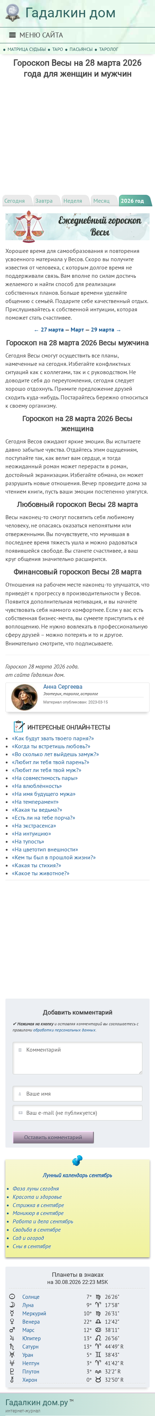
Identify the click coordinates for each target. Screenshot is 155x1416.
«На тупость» (28, 841)
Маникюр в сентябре (38, 1212)
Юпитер (31, 1338)
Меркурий (34, 1313)
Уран (27, 1354)
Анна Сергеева (63, 686)
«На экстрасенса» (34, 825)
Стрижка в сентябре (38, 1205)
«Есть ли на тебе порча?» (43, 817)
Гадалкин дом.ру (36, 1402)
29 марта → (106, 329)
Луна (28, 1305)
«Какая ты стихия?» (36, 865)
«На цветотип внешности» (45, 849)
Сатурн (30, 1346)
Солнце (31, 1296)
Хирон (29, 1379)
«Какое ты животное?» (41, 873)
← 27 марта (49, 329)
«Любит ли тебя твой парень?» (50, 762)
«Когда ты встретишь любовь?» (51, 746)
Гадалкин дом (70, 13)
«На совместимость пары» (45, 777)
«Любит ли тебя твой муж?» (46, 769)
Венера (31, 1321)
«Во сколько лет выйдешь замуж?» (55, 754)
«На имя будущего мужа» (44, 793)
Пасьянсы (81, 49)
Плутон (30, 1371)
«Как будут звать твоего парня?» (53, 738)
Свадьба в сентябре (37, 1229)
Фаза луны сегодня (36, 1188)
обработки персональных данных (64, 1030)
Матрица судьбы (27, 49)
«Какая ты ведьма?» (37, 809)
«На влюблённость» (37, 785)
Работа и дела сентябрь (43, 1221)
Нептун (30, 1363)
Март (77, 329)
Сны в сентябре (32, 1246)
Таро (57, 49)
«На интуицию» (31, 833)
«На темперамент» (35, 801)
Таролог (108, 49)
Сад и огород (28, 1237)
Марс (28, 1330)
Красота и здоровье (37, 1196)
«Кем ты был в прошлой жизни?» (54, 857)
